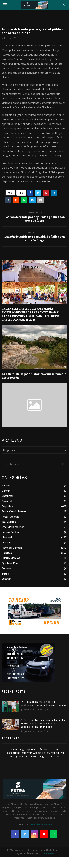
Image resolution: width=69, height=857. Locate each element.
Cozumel (7, 501)
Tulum (5, 573)
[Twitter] (25, 834)
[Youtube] (44, 834)
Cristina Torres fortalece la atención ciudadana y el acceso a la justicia (42, 723)
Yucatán (6, 578)
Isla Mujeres (9, 521)
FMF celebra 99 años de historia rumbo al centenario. (43, 704)
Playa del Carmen (12, 547)
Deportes (7, 506)
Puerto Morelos (11, 558)
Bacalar (6, 485)
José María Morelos (13, 527)
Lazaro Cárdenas (11, 532)
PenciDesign (49, 853)
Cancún (6, 490)
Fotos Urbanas (10, 516)
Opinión (6, 542)
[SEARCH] (63, 464)
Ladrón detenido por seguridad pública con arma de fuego (34, 219)
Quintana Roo (10, 563)
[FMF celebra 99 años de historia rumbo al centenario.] (10, 706)
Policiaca (7, 552)
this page (54, 756)
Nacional (7, 537)
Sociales (6, 568)
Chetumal (7, 496)
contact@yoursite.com (41, 824)
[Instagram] (34, 834)
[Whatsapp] (54, 834)
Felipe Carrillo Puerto (14, 511)
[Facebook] (15, 834)
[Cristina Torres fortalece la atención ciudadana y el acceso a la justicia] (10, 724)
